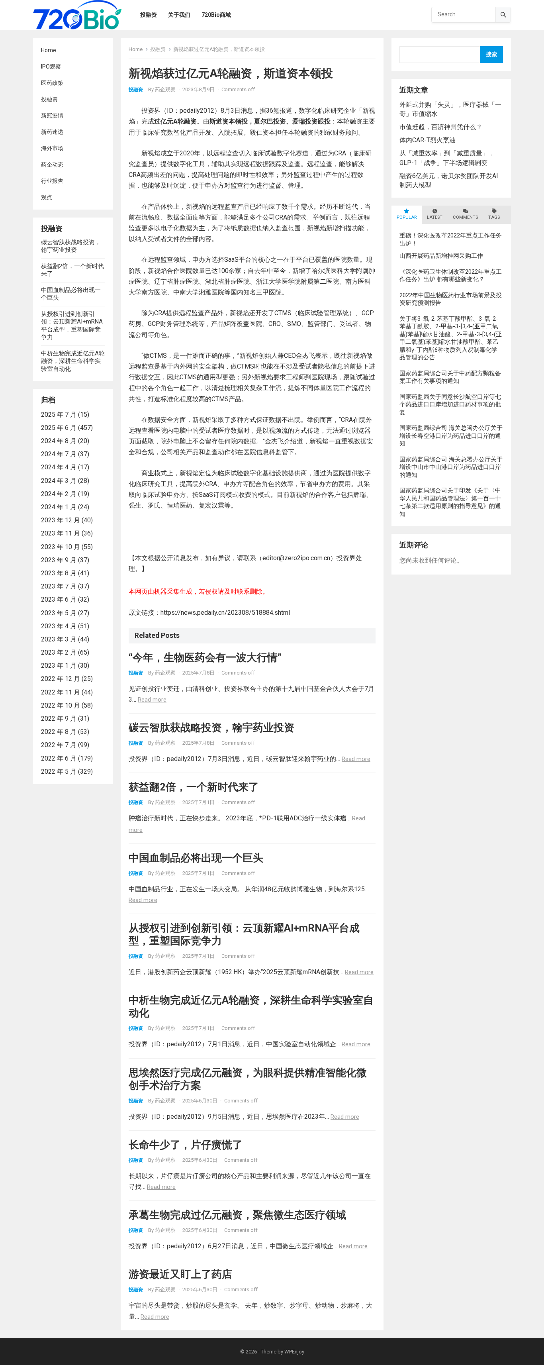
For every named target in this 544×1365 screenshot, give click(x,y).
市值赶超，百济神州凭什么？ (440, 127)
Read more (152, 699)
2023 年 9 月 (58, 560)
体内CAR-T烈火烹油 (427, 140)
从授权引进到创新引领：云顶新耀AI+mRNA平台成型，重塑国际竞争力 (72, 325)
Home (48, 50)
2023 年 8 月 (58, 573)
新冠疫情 (52, 115)
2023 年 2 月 (58, 652)
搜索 (491, 54)
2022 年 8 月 (58, 731)
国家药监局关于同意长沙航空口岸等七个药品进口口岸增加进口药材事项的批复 (450, 404)
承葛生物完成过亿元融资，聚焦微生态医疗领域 (237, 1215)
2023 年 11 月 (60, 533)
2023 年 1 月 (58, 665)
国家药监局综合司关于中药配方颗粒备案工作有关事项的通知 (450, 377)
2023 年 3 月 (58, 639)
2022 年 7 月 (58, 745)
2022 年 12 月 (60, 678)
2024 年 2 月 (58, 494)
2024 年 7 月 (58, 454)
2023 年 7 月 (58, 586)
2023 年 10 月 (60, 547)
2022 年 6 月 (58, 758)
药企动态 (52, 164)
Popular (407, 217)
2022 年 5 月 (58, 771)
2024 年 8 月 (58, 441)
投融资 (49, 99)
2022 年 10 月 (60, 705)
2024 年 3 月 (58, 480)
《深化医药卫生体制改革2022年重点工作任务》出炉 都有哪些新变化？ (450, 275)
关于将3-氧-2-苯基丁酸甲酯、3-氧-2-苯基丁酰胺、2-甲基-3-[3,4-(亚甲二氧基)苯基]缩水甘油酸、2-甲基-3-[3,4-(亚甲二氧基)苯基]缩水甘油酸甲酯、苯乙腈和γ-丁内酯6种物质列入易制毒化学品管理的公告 (450, 338)
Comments (465, 217)
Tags (494, 217)
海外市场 (52, 148)
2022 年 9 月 (58, 718)
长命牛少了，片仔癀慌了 (186, 1145)
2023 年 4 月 (58, 626)
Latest (434, 217)
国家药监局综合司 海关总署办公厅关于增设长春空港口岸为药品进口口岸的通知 (451, 435)
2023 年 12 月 (60, 520)
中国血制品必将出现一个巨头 (196, 858)
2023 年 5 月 (58, 613)
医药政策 (52, 83)
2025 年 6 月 (58, 427)
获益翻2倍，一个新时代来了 (194, 787)
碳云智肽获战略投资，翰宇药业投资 (71, 246)
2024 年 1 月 (58, 507)
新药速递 (52, 132)
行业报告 (52, 181)
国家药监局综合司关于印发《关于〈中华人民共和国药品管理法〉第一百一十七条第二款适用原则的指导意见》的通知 (450, 502)
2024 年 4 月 (58, 467)
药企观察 (165, 89)
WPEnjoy (294, 1352)
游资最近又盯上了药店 (180, 1274)
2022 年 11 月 (60, 692)
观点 (46, 197)
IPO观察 (51, 66)
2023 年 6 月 (58, 599)
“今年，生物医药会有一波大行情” (205, 657)
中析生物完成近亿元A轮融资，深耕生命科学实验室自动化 (73, 361)
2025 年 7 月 (58, 414)
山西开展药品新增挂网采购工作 (441, 255)
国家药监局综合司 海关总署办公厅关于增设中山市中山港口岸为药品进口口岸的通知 (451, 467)
